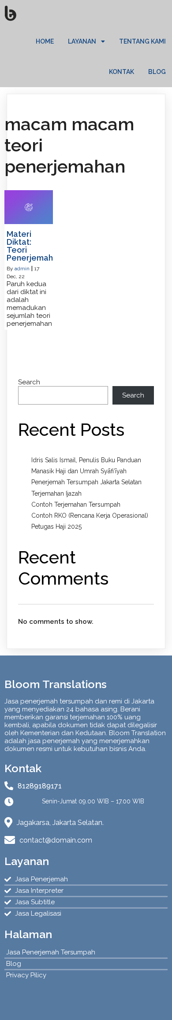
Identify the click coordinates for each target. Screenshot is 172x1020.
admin (22, 268)
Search (29, 382)
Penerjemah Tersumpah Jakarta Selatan (86, 482)
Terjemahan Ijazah (56, 493)
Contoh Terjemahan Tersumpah (75, 504)
